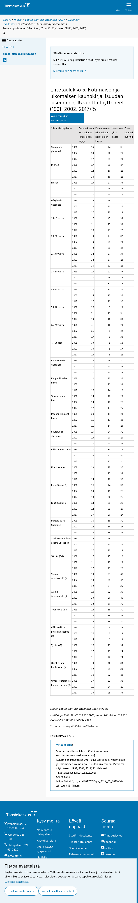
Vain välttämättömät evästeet (58, 891)
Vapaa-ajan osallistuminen (41, 19)
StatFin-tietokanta (80, 835)
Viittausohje (64, 744)
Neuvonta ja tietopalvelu (44, 832)
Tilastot (18, 19)
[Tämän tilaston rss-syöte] (4, 61)
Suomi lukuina (78, 848)
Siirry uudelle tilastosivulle (69, 71)
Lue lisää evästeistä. (16, 881)
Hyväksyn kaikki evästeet (21, 891)
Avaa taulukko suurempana (59, 118)
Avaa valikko (14, 40)
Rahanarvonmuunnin (82, 854)
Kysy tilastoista (46, 840)
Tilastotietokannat (80, 841)
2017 (62, 19)
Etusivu (7, 19)
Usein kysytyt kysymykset (45, 849)
